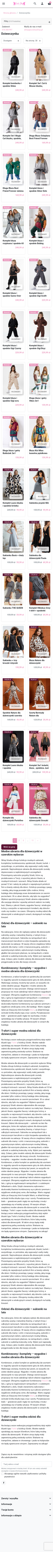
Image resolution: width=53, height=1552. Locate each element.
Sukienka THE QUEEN (13, 608)
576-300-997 (7, 30)
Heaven (45, 995)
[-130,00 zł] (39, 537)
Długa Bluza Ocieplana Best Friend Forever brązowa (39, 138)
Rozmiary (15, 77)
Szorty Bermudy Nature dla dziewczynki (36, 716)
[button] (35, 3)
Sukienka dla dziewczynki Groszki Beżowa (38, 821)
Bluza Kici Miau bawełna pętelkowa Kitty (38, 453)
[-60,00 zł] (39, 484)
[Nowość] (13, 64)
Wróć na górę (9, 847)
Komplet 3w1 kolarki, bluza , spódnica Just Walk (39, 768)
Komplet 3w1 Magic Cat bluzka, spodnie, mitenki (12, 138)
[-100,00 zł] (13, 537)
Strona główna (9, 13)
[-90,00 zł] (39, 641)
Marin (32, 1010)
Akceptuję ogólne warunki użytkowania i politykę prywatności (25, 1475)
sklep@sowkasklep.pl (33, 30)
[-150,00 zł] (13, 484)
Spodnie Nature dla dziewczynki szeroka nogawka (12, 716)
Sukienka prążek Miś (39, 503)
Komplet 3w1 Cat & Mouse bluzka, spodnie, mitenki (38, 86)
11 (33, 840)
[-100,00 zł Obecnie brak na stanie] (39, 799)
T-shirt (14, 1042)
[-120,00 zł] (39, 589)
